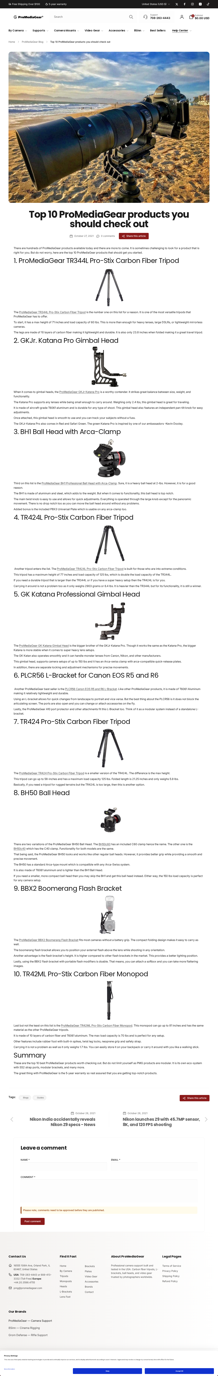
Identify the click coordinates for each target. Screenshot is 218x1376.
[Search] (131, 16)
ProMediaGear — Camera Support (30, 1320)
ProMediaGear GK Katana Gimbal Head (44, 645)
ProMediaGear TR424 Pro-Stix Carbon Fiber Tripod (51, 773)
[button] (199, 16)
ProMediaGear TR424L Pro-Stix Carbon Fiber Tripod (90, 568)
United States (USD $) (154, 4)
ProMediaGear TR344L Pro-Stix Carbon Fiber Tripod (52, 312)
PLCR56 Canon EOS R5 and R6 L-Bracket (91, 689)
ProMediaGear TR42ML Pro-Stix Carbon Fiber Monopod (96, 1025)
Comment (28, 1177)
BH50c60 (105, 844)
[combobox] (93, 17)
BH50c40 (20, 848)
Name (25, 1159)
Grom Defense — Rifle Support (28, 1335)
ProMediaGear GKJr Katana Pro (79, 392)
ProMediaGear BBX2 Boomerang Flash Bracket (48, 940)
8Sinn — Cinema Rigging (24, 1328)
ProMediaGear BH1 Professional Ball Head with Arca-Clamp (79, 483)
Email (115, 1159)
